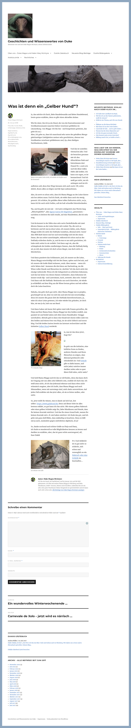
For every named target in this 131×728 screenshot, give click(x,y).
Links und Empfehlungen (106, 216)
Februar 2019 (14, 669)
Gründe (84, 361)
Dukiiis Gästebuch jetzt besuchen (19, 649)
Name (11, 551)
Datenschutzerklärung (105, 264)
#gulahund (12, 135)
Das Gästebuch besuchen (102, 197)
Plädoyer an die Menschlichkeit (106, 124)
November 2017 (15, 695)
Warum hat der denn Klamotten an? (107, 131)
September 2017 (15, 699)
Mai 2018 (12, 682)
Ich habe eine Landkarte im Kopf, (106, 114)
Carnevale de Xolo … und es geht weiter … (109, 129)
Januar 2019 (13, 671)
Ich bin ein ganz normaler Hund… (107, 133)
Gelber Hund (44, 326)
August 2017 (14, 701)
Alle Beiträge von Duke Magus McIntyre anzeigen (68, 490)
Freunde (11, 125)
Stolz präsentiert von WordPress (57, 719)
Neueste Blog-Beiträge (81, 53)
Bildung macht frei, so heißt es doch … (108, 137)
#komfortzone (12, 141)
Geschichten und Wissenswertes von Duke (40, 41)
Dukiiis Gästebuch (61, 53)
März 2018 (13, 686)
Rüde (20, 125)
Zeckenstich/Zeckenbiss (107, 251)
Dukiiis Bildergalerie (101, 53)
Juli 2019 (12, 667)
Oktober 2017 (14, 697)
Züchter (100, 242)
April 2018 (13, 684)
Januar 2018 (13, 690)
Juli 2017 (12, 703)
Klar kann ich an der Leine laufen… (107, 127)
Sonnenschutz (104, 253)
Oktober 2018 (14, 675)
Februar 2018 (14, 688)
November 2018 (15, 673)
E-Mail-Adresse (15, 561)
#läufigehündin (13, 143)
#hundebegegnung (14, 137)
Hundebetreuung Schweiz (104, 163)
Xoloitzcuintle (13, 57)
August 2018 (14, 677)
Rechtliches (29, 57)
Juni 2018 (13, 680)
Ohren (101, 255)
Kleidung (102, 246)
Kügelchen (68, 212)
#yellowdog (12, 146)
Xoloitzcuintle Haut (104, 244)
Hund (16, 125)
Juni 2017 (13, 705)
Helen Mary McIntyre (103, 158)
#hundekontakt (13, 139)
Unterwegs (11, 128)
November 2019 (15, 665)
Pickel (101, 249)
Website (11, 571)
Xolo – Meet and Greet (105, 227)
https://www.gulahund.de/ (47, 404)
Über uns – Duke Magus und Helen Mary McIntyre (28, 53)
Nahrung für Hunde (104, 257)
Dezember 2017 (15, 692)
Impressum (101, 219)
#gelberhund (12, 133)
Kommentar (13, 518)
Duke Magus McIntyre (15, 120)
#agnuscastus (12, 131)
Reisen (100, 236)
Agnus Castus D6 (56, 212)
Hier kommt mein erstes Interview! (107, 135)
